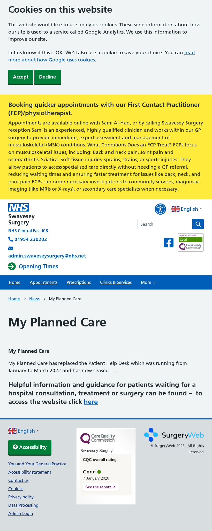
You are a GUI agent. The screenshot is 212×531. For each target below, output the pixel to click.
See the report (98, 487)
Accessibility (32, 447)
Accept (20, 77)
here (91, 401)
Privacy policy (21, 496)
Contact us (18, 480)
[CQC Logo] (97, 443)
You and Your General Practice (37, 463)
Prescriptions (79, 282)
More (148, 284)
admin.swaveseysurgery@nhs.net (47, 256)
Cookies (15, 488)
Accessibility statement (29, 472)
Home (14, 282)
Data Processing (23, 505)
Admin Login (20, 513)
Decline (47, 77)
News (34, 298)
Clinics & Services (116, 282)
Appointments (43, 282)
